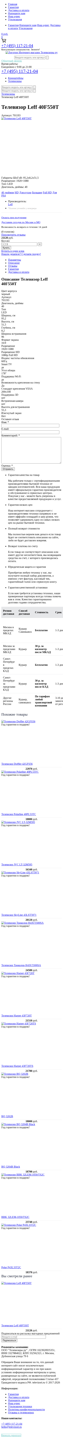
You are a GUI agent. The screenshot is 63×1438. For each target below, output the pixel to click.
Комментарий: (10, 435)
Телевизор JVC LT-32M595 (16, 864)
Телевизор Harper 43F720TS (17, 1066)
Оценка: (7, 465)
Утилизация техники (20, 1406)
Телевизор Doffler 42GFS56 (17, 763)
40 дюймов (7, 192)
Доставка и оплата (18, 10)
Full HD (47, 192)
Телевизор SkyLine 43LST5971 (18, 914)
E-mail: (5, 428)
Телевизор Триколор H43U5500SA (21, 965)
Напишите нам (16, 13)
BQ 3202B (7, 1116)
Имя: (5, 422)
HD (17, 192)
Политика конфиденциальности (26, 1409)
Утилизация (15, 19)
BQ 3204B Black (10, 1166)
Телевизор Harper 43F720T (16, 1015)
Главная (12, 4)
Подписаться (9, 1340)
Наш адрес (14, 16)
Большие (37, 192)
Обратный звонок (11, 60)
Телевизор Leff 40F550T (15, 1325)
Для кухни (25, 192)
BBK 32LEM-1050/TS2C (15, 1217)
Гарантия (13, 7)
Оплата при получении (13, 217)
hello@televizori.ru (11, 1426)
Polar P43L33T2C (11, 1267)
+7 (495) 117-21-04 (17, 45)
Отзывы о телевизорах (21, 1412)
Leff (10, 204)
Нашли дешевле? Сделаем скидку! (21, 254)
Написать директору (11, 1435)
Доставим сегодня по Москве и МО (20, 222)
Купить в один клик (12, 251)
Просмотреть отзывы (13, 234)
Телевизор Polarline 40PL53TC (18, 814)
